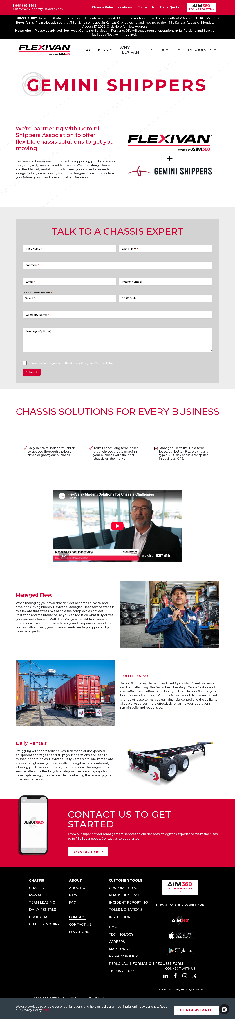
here (46, 1010)
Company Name (37, 314)
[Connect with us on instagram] (185, 976)
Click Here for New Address (127, 26)
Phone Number (132, 281)
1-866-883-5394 (24, 5)
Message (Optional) (38, 331)
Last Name (130, 248)
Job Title (32, 265)
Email (30, 281)
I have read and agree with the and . (71, 363)
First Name (34, 248)
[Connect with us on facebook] (175, 976)
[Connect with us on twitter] (194, 976)
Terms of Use (104, 363)
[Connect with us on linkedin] (166, 976)
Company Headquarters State (37, 292)
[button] (224, 1009)
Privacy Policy (79, 363)
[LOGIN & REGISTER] (201, 7)
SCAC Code (129, 298)
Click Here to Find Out (196, 18)
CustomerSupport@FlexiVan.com (38, 9)
